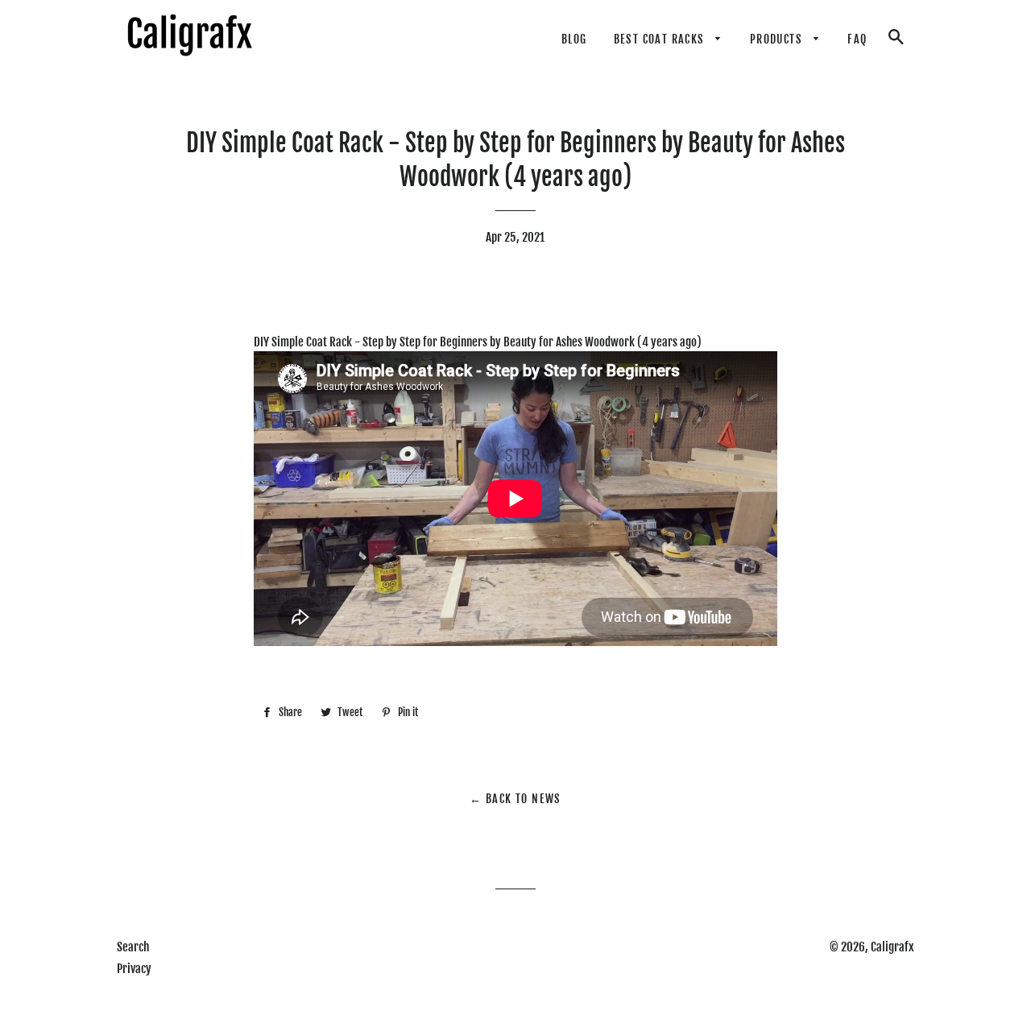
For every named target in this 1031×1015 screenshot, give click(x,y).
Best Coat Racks (661, 39)
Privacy (134, 968)
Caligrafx (892, 947)
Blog (574, 39)
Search (133, 947)
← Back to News (515, 799)
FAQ (857, 39)
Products (778, 39)
